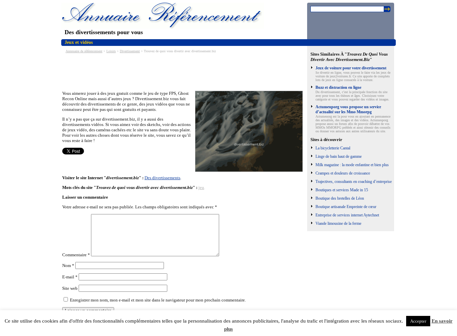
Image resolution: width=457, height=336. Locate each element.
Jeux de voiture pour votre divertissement (350, 68)
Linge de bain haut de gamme (338, 156)
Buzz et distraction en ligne (338, 87)
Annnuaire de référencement (84, 51)
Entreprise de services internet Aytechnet (347, 215)
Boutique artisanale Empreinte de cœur (345, 206)
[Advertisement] (184, 71)
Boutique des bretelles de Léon (339, 198)
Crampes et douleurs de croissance (342, 173)
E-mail (70, 276)
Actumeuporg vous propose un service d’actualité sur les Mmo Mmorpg (348, 109)
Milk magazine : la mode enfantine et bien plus (352, 164)
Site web (70, 288)
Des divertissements (162, 177)
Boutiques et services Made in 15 (341, 190)
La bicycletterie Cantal (332, 148)
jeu (201, 187)
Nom (68, 265)
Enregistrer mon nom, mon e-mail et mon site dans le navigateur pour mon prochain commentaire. (158, 300)
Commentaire (76, 254)
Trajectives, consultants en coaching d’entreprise (353, 181)
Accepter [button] (418, 321)
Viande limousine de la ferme (338, 223)
